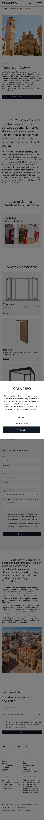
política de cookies (29, 409)
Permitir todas (21, 430)
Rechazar (21, 417)
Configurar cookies (21, 423)
